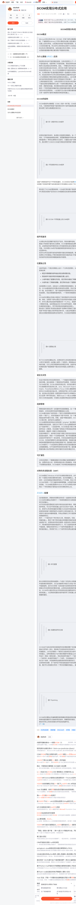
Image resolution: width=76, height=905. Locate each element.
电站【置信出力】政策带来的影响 (20, 68)
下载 (17, 2)
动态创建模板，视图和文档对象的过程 (19, 47)
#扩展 (68, 730)
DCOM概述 (11, 109)
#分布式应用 (44, 730)
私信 (27, 23)
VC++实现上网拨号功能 (14, 85)
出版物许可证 (58, 902)
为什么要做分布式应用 (14, 112)
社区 (21, 2)
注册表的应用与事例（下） (18, 43)
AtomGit (29, 2)
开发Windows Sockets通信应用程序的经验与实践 (20, 90)
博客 (12, 2)
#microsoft (60, 730)
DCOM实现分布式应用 (14, 106)
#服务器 (53, 730)
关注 (49, 737)
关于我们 (37, 896)
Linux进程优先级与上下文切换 (16, 65)
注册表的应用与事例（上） (18, 37)
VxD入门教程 (11, 82)
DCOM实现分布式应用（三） (21, 57)
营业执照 (64, 902)
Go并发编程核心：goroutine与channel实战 (19, 72)
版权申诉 (52, 902)
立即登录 (56, 898)
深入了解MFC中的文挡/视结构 (19, 40)
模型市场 (38, 2)
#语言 (73, 730)
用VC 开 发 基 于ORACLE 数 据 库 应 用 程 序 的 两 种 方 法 (20, 33)
